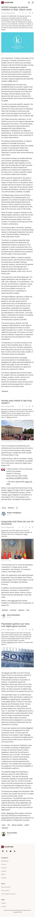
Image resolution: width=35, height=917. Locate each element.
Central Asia (13, 610)
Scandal (27, 825)
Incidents (3, 878)
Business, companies (17, 825)
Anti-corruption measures (8, 894)
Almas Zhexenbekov (13, 615)
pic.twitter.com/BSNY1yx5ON (17, 478)
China (27, 610)
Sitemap (3, 903)
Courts (3, 825)
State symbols (5, 890)
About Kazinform (6, 887)
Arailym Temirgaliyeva (14, 512)
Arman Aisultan (12, 832)
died (9, 490)
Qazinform (10, 642)
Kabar (26, 534)
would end (5, 818)
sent (9, 495)
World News (5, 391)
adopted (4, 697)
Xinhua (9, 417)
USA (9, 825)
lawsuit (7, 673)
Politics (3, 864)
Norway (4, 411)
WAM (10, 81)
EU (17, 507)
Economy (3, 867)
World (3, 874)
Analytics (3, 871)
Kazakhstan (4, 861)
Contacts (3, 906)
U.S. (28, 673)
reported (14, 601)
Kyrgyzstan (21, 610)
